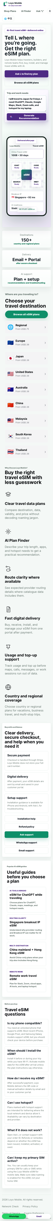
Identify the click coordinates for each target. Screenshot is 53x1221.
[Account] (50, 11)
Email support (26, 850)
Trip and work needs (17, 93)
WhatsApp (14, 1216)
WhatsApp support (26, 842)
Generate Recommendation (29, 117)
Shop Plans (10, 11)
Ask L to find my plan (26, 73)
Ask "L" (40, 11)
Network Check (10, 1206)
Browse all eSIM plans (26, 82)
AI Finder (26, 11)
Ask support (26, 834)
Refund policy (26, 826)
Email (39, 1216)
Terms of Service (11, 1213)
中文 (8, 18)
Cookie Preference (34, 1213)
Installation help (26, 818)
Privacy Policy (30, 1206)
